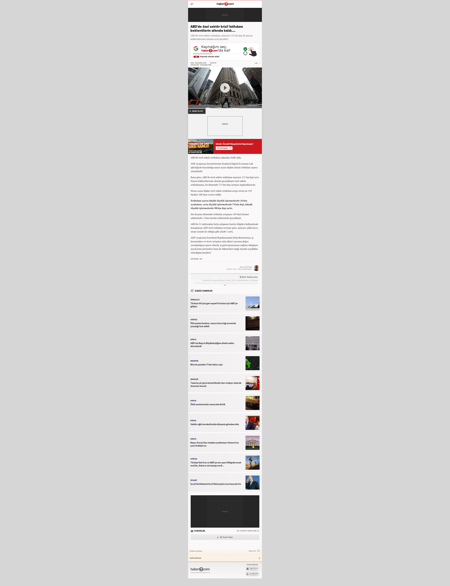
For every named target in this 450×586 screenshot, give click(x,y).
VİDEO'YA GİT (197, 111)
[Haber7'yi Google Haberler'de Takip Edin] (225, 51)
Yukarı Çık (252, 551)
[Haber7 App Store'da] (252, 568)
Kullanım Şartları (196, 551)
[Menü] (192, 4)
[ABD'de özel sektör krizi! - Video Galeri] (225, 88)
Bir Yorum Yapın (226, 537)
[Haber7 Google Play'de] (252, 574)
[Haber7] (225, 4)
